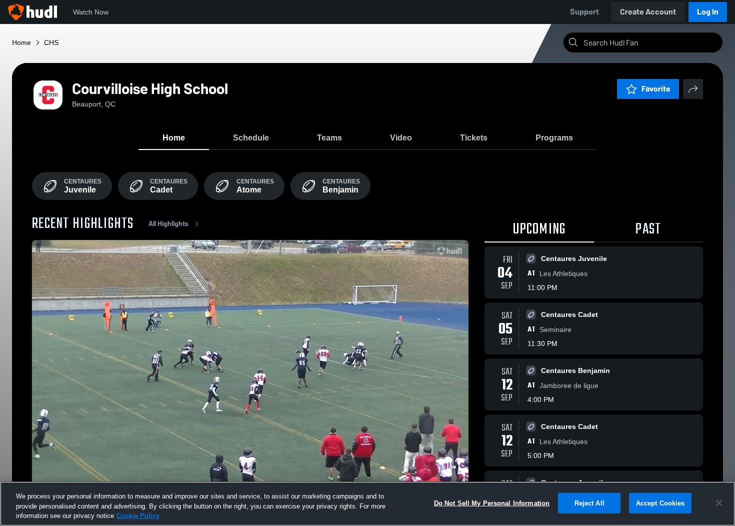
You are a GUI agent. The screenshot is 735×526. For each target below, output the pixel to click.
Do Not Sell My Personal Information (492, 502)
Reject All (589, 502)
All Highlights (168, 224)
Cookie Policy (138, 516)
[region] (367, 504)
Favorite (656, 89)
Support (584, 11)
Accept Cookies (660, 502)
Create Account (648, 11)
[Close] (719, 503)
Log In (707, 11)
